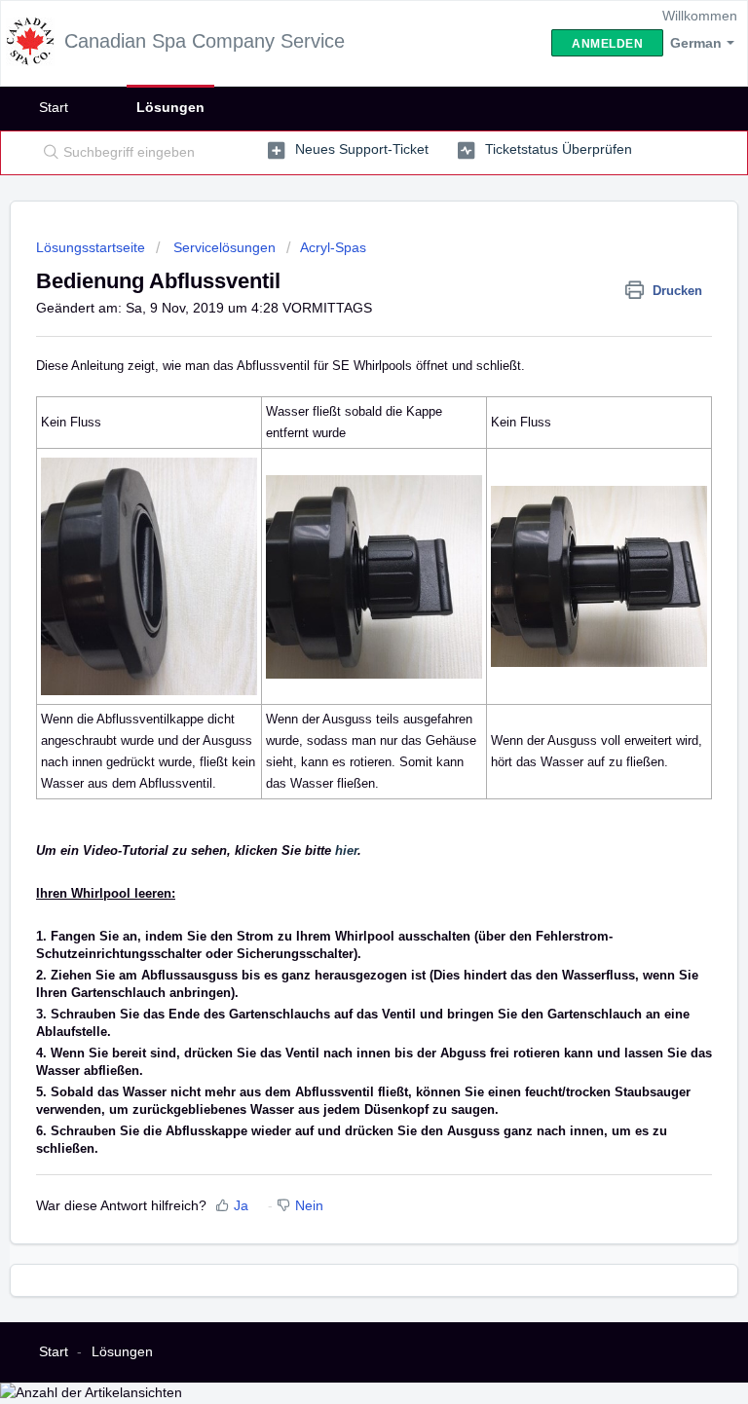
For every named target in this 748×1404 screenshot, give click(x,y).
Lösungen (170, 107)
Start (53, 107)
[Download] (338, 696)
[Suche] (47, 152)
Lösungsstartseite (92, 247)
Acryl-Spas (333, 247)
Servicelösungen (222, 247)
